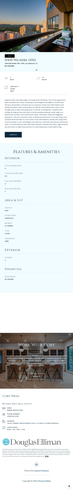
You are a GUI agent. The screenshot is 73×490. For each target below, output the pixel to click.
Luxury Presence (42, 471)
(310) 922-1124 (13, 416)
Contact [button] (13, 134)
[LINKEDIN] (36, 464)
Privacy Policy (45, 481)
